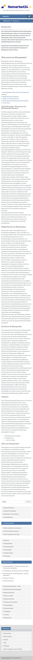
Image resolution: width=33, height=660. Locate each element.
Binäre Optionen (9, 592)
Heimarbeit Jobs (9, 507)
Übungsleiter (8, 543)
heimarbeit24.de (6, 658)
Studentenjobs (8, 553)
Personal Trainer (8, 578)
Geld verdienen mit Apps (12, 534)
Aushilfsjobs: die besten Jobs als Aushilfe (16, 570)
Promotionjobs (8, 546)
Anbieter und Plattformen (11, 98)
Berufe (6, 639)
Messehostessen (9, 599)
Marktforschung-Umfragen (12, 589)
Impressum (7, 633)
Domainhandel (8, 608)
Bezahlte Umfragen (10, 511)
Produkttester (8, 517)
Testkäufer (7, 611)
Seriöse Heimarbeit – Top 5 (12, 586)
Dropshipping (8, 605)
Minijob (6, 540)
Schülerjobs (7, 549)
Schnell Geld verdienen (11, 531)
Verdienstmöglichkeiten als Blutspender (16, 101)
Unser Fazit (6, 103)
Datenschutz (8, 636)
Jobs (5, 642)
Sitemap (6, 646)
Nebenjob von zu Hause (11, 514)
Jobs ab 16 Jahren (8, 580)
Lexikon (6, 614)
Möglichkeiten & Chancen (11, 96)
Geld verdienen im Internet (12, 528)
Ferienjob (7, 556)
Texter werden (8, 595)
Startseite (7, 21)
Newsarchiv (8, 617)
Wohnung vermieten (10, 602)
